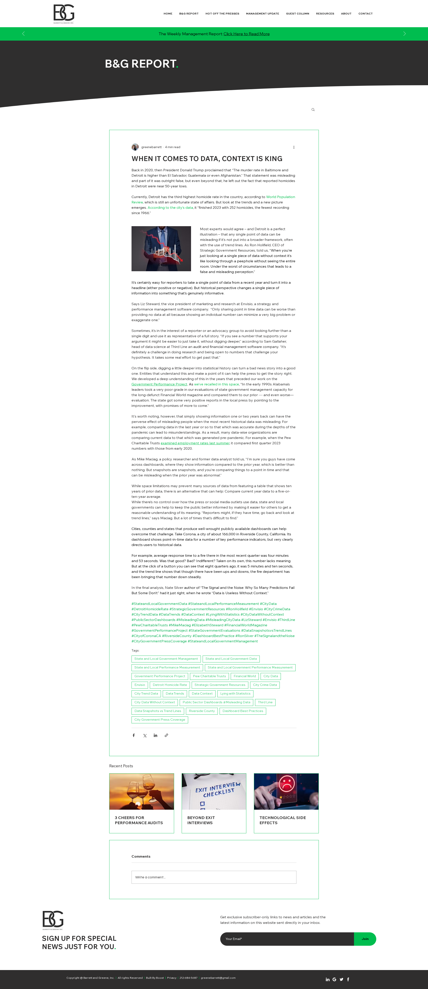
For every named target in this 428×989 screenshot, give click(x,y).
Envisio (139, 685)
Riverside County (202, 711)
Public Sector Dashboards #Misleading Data (216, 702)
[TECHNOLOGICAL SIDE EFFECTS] (286, 792)
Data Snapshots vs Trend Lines (157, 711)
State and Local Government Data (231, 658)
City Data (270, 676)
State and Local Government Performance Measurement (250, 667)
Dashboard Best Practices (242, 711)
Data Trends (175, 693)
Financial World (245, 676)
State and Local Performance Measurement (167, 667)
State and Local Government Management (166, 658)
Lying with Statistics (235, 693)
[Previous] (23, 34)
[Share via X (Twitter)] (144, 735)
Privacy (171, 977)
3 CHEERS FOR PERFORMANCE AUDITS (139, 820)
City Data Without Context (154, 702)
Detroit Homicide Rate (170, 685)
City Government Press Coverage (159, 719)
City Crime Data (265, 685)
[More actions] (293, 147)
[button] (313, 109)
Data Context (202, 693)
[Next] (404, 34)
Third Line (265, 702)
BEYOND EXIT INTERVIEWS (201, 820)
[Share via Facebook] (134, 735)
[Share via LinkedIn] (155, 735)
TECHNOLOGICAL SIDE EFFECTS (282, 820)
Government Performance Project (159, 676)
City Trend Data (146, 693)
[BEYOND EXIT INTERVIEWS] (214, 792)
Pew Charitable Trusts (209, 676)
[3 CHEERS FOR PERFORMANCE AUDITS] (141, 792)
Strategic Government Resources (220, 685)
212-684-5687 (189, 977)
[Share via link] (166, 735)
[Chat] (327, 979)
